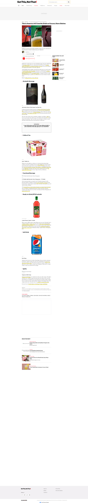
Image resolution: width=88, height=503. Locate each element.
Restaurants (49, 5)
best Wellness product (35, 73)
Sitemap (45, 490)
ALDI (47, 116)
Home (23, 21)
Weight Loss (42, 5)
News (23, 5)
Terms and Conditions (59, 490)
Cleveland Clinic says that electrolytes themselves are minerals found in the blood (37, 187)
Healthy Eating (29, 5)
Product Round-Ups (26, 296)
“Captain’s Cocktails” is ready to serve (28, 223)
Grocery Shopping (43, 295)
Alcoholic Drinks (25, 295)
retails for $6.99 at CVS (26, 190)
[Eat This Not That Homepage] (27, 2)
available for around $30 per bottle (43, 281)
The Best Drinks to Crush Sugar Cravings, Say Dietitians (37, 284)
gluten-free (26, 168)
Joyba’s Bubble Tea (41, 164)
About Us (45, 488)
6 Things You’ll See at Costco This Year (31, 77)
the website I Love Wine (32, 113)
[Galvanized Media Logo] (24, 500)
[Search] (68, 2)
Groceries (36, 5)
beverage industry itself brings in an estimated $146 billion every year (35, 65)
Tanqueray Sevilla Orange (26, 276)
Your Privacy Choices (45, 502)
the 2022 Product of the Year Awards (29, 70)
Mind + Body (67, 5)
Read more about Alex (26, 290)
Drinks (61, 5)
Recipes (55, 5)
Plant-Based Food (25, 73)
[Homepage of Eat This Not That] (26, 489)
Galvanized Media (43, 500)
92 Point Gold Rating (36, 111)
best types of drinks (26, 64)
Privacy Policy (58, 488)
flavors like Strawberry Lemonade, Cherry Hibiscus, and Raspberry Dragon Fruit (37, 167)
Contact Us (45, 492)
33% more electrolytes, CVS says (41, 182)
